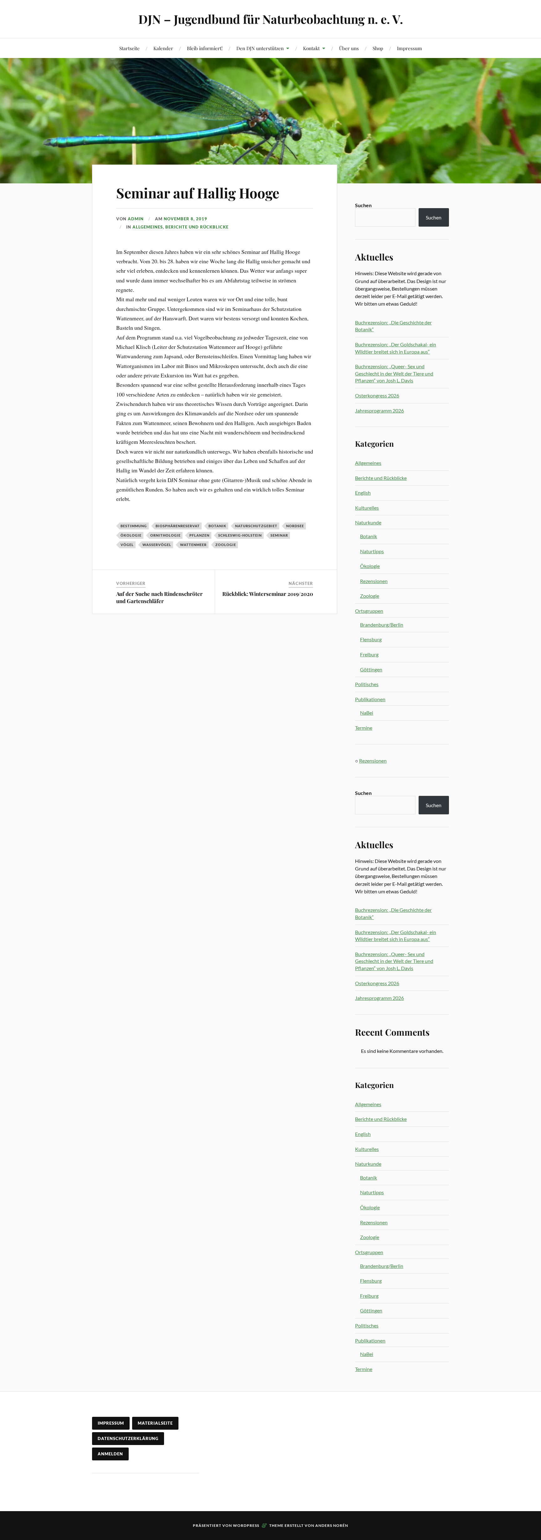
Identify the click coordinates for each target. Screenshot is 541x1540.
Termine (363, 728)
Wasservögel (156, 545)
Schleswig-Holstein (240, 535)
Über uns (349, 48)
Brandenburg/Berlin (381, 625)
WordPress (246, 1525)
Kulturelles (367, 508)
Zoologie (225, 545)
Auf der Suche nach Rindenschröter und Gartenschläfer (159, 597)
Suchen (363, 205)
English (363, 493)
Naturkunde (368, 522)
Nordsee (295, 526)
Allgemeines (147, 226)
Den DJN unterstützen (260, 48)
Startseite (129, 48)
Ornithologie (165, 535)
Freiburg (369, 654)
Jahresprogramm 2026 (379, 410)
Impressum (409, 48)
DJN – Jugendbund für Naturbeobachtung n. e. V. (270, 19)
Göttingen (371, 669)
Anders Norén (331, 1525)
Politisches (367, 684)
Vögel (127, 545)
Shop (378, 48)
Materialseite (155, 1423)
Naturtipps (372, 551)
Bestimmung (134, 526)
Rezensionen (374, 581)
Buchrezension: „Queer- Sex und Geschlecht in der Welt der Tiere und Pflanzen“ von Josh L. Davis (394, 373)
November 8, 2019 (185, 218)
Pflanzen (199, 535)
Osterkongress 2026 (377, 395)
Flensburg (371, 639)
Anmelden (110, 1453)
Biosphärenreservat (178, 526)
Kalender (163, 48)
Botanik (217, 526)
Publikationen (370, 699)
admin (136, 218)
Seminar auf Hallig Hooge (197, 192)
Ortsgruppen (369, 611)
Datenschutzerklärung (128, 1438)
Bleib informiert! (205, 48)
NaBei (366, 713)
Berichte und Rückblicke (197, 226)
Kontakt (311, 48)
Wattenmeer (193, 545)
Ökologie (131, 535)
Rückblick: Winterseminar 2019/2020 (267, 593)
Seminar (279, 535)
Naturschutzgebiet (256, 526)
